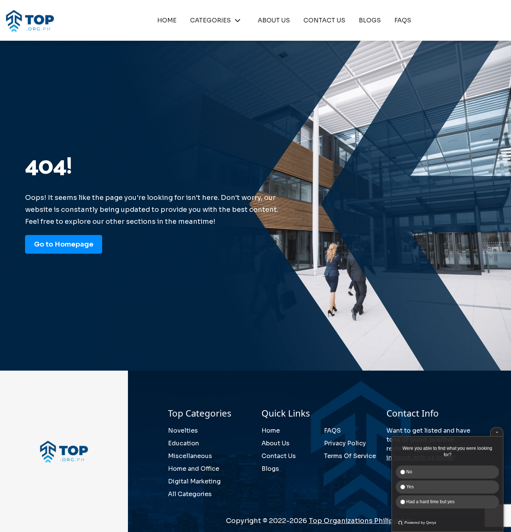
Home (270, 430)
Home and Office (193, 469)
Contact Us (278, 456)
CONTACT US (324, 20)
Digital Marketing (194, 481)
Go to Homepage (64, 244)
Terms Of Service (350, 456)
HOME (167, 20)
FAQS (402, 20)
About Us (275, 443)
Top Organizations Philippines (361, 521)
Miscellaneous (190, 456)
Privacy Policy (345, 443)
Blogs (270, 469)
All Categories (190, 494)
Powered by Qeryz (420, 522)
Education (183, 443)
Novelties (183, 430)
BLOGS (370, 20)
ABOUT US (274, 20)
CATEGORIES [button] (210, 20)
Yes (409, 486)
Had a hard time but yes (430, 501)
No (408, 471)
